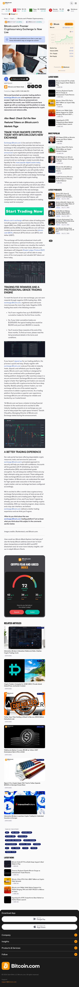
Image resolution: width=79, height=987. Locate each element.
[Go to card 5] (63, 70)
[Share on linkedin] (40, 86)
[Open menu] (75, 3)
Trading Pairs (10, 852)
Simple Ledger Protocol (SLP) (34, 250)
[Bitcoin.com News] (7, 3)
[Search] (71, 3)
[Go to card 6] (64, 70)
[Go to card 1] (58, 70)
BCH (7, 832)
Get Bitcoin (69, 24)
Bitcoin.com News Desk (16, 87)
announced (8, 153)
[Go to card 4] (62, 70)
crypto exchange (29, 840)
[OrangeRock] (13, 14)
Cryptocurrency (11, 844)
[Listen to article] (6, 79)
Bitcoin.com (22, 836)
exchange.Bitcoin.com (12, 97)
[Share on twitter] (32, 86)
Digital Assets (25, 844)
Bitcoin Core (10, 836)
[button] (27, 79)
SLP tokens (15, 848)
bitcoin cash (26, 832)
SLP (7, 848)
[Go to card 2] (59, 70)
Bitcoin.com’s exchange (13, 220)
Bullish (32, 612)
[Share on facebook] (29, 86)
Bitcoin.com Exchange (13, 840)
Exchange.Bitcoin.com (12, 143)
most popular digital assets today (28, 162)
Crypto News (12, 18)
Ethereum (37, 844)
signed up (18, 361)
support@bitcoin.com (9, 982)
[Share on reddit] (36, 86)
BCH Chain (15, 832)
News (6, 18)
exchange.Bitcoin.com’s (13, 462)
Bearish (16, 612)
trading (33, 848)
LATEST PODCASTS (55, 190)
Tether (25, 848)
